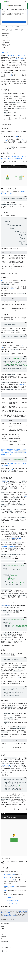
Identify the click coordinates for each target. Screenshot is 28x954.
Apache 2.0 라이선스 (6, 914)
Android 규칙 (8, 75)
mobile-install (7, 877)
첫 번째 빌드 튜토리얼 (15, 26)
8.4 (18, 55)
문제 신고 (5, 52)
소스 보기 (14, 52)
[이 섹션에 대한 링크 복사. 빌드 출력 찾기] (9, 701)
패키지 (25, 496)
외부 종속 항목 (12, 288)
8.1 (25, 55)
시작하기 (7, 26)
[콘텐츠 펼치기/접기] (10, 34)
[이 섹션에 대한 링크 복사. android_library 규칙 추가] (15, 527)
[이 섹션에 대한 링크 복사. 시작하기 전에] (12, 125)
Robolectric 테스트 (11, 900)
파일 (5, 481)
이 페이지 (9, 470)
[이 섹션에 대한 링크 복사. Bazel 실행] (9, 315)
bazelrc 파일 (4, 795)
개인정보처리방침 (8, 947)
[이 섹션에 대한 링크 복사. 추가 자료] (9, 868)
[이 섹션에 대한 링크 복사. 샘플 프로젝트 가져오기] (16, 153)
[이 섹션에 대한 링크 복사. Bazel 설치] (9, 129)
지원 (2, 934)
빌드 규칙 (21, 531)
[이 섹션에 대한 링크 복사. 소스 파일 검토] (11, 212)
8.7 (11, 55)
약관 (2, 947)
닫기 (14, 18)
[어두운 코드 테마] (24, 197)
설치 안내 (15, 136)
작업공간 (3, 280)
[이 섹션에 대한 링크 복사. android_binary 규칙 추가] (15, 603)
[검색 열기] (21, 2)
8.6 (13, 55)
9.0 (8, 55)
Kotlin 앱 (9, 897)
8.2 (22, 55)
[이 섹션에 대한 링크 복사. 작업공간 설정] (10, 278)
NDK (5, 890)
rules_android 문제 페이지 (18, 59)
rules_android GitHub (9, 874)
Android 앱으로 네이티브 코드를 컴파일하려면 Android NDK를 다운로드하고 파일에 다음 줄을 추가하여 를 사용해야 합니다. (13, 452)
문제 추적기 (3, 936)
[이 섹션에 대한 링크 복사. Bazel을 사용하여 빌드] (18, 274)
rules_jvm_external (9, 880)
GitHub (2, 928)
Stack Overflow (4, 941)
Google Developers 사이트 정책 (9, 915)
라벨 (19, 677)
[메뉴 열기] (2, 1)
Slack (2, 939)
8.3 (20, 55)
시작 (14, 22)
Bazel (2, 26)
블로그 (2, 926)
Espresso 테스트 (11, 903)
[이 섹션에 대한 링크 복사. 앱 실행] (6, 755)
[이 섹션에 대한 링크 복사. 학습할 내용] (10, 90)
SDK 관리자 (21, 384)
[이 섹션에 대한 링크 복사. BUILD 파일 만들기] (13, 478)
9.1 (6, 55)
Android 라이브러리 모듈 (7, 546)
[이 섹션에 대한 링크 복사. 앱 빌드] (6, 650)
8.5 (15, 55)
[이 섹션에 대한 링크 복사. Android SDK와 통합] (14, 343)
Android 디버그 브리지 (6, 765)
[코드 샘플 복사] (26, 197)
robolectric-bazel (8, 886)
